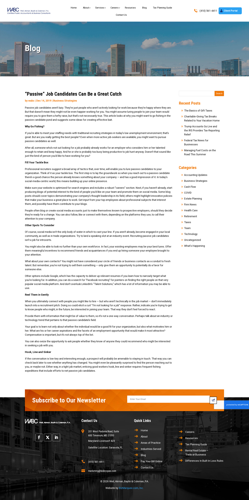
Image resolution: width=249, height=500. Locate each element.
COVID (188, 192)
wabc (31, 100)
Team (187, 228)
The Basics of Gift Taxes (198, 110)
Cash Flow (190, 186)
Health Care (191, 210)
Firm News (190, 204)
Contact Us (121, 15)
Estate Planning (193, 198)
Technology (191, 234)
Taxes (187, 222)
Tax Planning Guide (162, 7)
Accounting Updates (195, 174)
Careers (114, 7)
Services (99, 7)
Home (74, 7)
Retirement (190, 216)
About (86, 7)
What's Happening (194, 245)
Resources (130, 7)
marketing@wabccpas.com (102, 470)
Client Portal (230, 10)
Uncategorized (192, 239)
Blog (144, 7)
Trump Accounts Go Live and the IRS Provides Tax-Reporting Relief (202, 130)
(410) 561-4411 (96, 461)
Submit (213, 400)
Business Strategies (65, 100)
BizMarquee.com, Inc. (131, 487)
